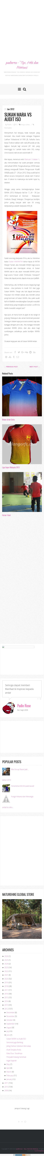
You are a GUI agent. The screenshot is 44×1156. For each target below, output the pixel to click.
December (10, 1012)
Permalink (8, 128)
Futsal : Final (6, 515)
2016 (6, 994)
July (7, 1031)
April (8, 1068)
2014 (6, 1001)
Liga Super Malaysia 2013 (11, 467)
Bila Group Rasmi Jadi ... (20, 769)
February (9, 1075)
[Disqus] (22, 551)
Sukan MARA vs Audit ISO (18, 116)
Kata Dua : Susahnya (14, 1053)
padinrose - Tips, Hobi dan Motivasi (22, 65)
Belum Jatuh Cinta (8, 419)
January (9, 1079)
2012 (6, 1009)
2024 (6, 964)
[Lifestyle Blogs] (17, 1155)
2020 (6, 979)
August (9, 1027)
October (9, 1020)
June (8, 1035)
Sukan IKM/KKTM (16, 261)
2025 (6, 960)
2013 (6, 1005)
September (10, 1024)
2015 (6, 997)
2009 (6, 1090)
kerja (23, 124)
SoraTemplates (39, 1151)
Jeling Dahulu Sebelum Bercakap (19, 1046)
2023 (6, 967)
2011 (6, 1083)
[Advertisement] (22, 24)
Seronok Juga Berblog (15, 1042)
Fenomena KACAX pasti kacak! (22, 786)
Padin (9, 124)
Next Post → (35, 367)
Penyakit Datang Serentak (16, 1057)
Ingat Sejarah (12, 1060)
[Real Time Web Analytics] (26, 1155)
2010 (6, 1087)
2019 (6, 982)
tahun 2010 (6, 780)
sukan (27, 124)
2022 (6, 971)
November (10, 1016)
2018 (6, 986)
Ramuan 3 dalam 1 (32, 159)
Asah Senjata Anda (14, 1050)
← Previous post (11, 367)
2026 (6, 956)
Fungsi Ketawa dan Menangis (22, 796)
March (8, 1072)
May (8, 1064)
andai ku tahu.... (8, 807)
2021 (6, 975)
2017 (6, 990)
